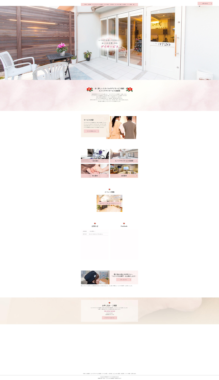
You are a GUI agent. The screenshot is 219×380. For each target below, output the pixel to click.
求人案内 (124, 4)
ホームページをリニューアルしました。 (96, 234)
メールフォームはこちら (109, 317)
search (134, 4)
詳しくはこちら (124, 279)
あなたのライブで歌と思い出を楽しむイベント (109, 203)
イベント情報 (129, 4)
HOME (85, 4)
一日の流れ (112, 4)
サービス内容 (106, 4)
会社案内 (89, 4)
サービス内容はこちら (91, 131)
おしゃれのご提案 (118, 4)
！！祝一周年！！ (92, 231)
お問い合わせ (205, 3)
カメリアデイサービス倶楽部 (97, 4)
